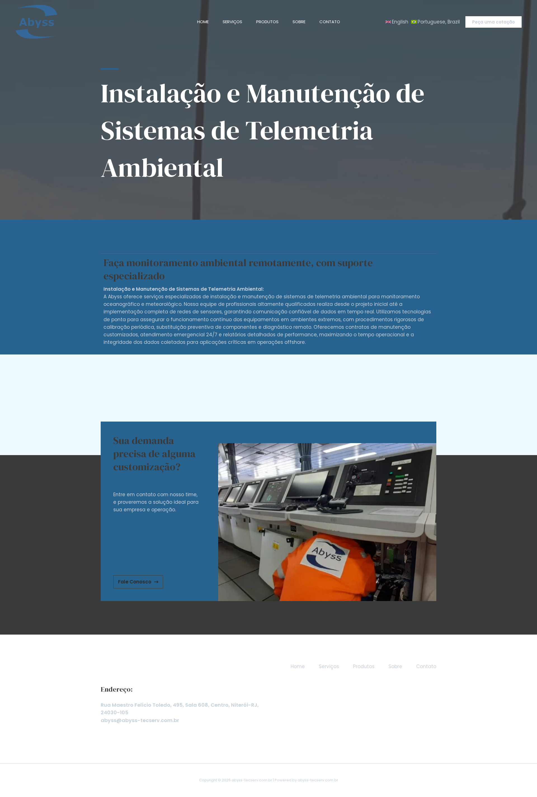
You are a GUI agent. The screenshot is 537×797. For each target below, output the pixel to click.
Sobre (299, 22)
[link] (435, 21)
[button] (396, 21)
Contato (329, 22)
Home (203, 22)
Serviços (232, 22)
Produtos (267, 22)
